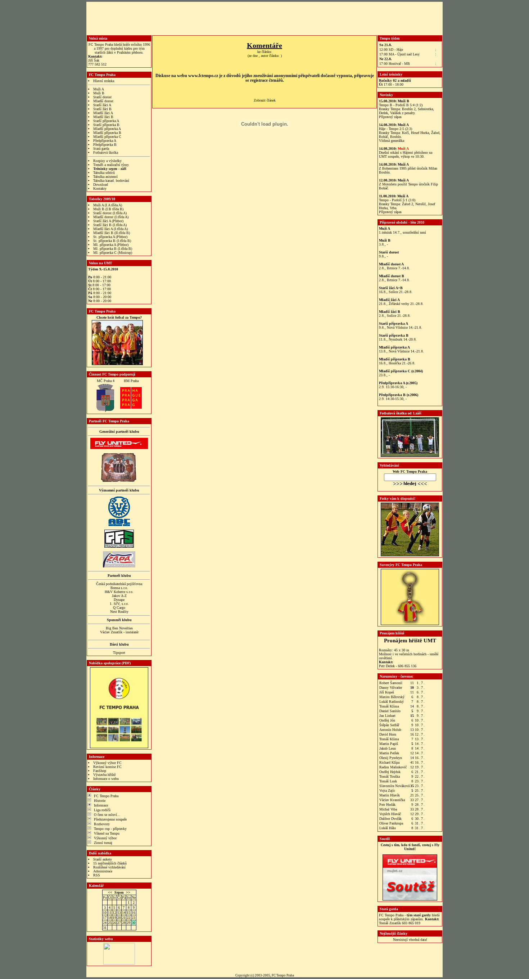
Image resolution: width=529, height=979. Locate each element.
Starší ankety (102, 859)
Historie (99, 801)
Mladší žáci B (103, 117)
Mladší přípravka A (107, 129)
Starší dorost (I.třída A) (110, 213)
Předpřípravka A (104, 141)
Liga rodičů (102, 810)
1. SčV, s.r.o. (119, 604)
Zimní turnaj (103, 843)
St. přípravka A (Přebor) (110, 237)
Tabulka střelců (104, 173)
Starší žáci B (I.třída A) (110, 225)
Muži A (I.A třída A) (107, 205)
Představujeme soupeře (110, 819)
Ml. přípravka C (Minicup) (112, 253)
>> (128, 892)
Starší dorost (102, 97)
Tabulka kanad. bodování (111, 181)
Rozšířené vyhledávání (109, 867)
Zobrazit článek (265, 100)
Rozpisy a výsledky (107, 161)
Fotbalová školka (105, 152)
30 (133, 923)
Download (100, 185)
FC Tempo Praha (106, 796)
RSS (96, 875)
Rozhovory (102, 824)
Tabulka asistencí (105, 177)
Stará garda (101, 149)
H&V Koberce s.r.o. (119, 592)
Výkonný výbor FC (107, 763)
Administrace (102, 871)
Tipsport (119, 653)
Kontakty (100, 188)
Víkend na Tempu (106, 833)
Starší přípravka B (106, 125)
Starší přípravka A (106, 121)
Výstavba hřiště (104, 775)
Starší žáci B (102, 109)
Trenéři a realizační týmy (111, 165)
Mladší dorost (103, 101)
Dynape (119, 600)
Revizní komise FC (107, 767)
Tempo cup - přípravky (110, 829)
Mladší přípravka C (107, 137)
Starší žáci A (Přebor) (108, 221)
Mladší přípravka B (107, 133)
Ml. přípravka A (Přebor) (110, 245)
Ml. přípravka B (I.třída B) (112, 249)
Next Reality (119, 612)
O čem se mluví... (107, 815)
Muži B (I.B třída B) (108, 209)
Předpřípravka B (105, 145)
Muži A (98, 89)
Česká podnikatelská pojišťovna (119, 584)
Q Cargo (119, 608)
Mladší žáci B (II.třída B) (111, 233)
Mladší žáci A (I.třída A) (110, 229)
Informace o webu (106, 779)
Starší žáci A (102, 105)
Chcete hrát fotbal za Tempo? (119, 317)
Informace (101, 805)
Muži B (98, 93)
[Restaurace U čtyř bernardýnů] (119, 481)
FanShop (99, 771)
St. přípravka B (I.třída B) (112, 241)
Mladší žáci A (103, 113)
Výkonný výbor (105, 838)
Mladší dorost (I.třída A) (110, 217)
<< (110, 892)
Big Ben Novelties (119, 628)
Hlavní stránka (103, 81)
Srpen (119, 892)
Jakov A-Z (119, 596)
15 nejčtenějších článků (110, 863)
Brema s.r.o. (119, 588)
